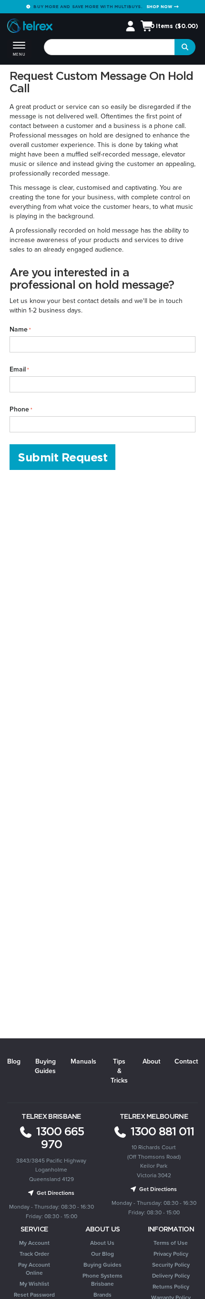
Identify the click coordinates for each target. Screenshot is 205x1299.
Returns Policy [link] (171, 1286)
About (151, 1061)
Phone (19, 409)
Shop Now (160, 6)
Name (19, 329)
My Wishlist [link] (34, 1283)
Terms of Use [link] (171, 1243)
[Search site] (184, 47)
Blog (13, 1061)
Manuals (83, 1061)
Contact (186, 1061)
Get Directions (54, 1193)
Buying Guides (45, 1065)
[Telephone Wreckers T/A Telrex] (29, 26)
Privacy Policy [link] (171, 1254)
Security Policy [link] (171, 1264)
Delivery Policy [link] (171, 1275)
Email (18, 369)
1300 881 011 (161, 1131)
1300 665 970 (58, 1138)
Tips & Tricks (119, 1070)
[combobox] (109, 47)
